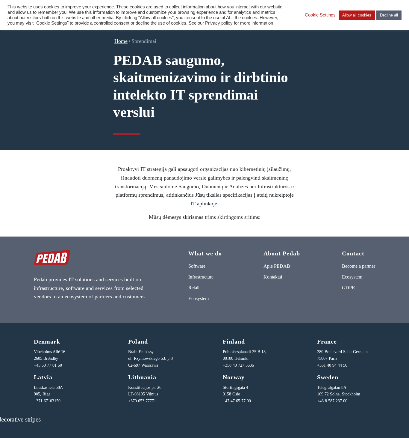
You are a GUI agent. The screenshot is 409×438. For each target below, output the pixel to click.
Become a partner (358, 266)
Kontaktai (272, 276)
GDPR (348, 287)
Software (196, 266)
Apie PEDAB (276, 266)
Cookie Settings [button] (320, 15)
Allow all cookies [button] (356, 15)
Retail (193, 287)
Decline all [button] (389, 15)
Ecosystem (198, 298)
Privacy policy (219, 23)
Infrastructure (200, 276)
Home (121, 41)
